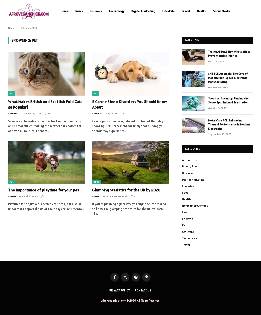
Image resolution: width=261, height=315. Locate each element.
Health (201, 11)
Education (188, 186)
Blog (97, 181)
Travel (185, 11)
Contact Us (143, 290)
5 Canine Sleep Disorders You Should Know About (129, 104)
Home (65, 11)
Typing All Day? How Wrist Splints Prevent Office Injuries (229, 54)
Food (185, 192)
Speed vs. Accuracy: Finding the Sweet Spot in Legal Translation (228, 100)
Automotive (189, 160)
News (79, 11)
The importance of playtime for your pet (43, 190)
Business (96, 11)
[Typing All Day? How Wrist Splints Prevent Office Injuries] (193, 57)
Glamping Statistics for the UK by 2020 (126, 190)
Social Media (221, 11)
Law (184, 212)
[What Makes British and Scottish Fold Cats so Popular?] (46, 74)
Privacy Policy (119, 290)
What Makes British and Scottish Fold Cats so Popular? (45, 104)
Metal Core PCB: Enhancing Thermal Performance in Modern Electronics (229, 124)
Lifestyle (168, 11)
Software (188, 232)
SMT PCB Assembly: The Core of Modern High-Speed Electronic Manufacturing (228, 78)
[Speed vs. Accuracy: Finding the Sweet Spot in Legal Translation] (193, 103)
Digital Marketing (143, 11)
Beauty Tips (189, 166)
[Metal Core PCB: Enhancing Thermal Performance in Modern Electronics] (193, 125)
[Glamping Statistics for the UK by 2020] (130, 162)
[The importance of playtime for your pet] (46, 162)
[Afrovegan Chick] (29, 11)
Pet (12, 93)
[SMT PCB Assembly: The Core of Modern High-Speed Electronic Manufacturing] (193, 79)
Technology (116, 11)
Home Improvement (195, 205)
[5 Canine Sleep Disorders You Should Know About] (130, 74)
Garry (14, 113)
